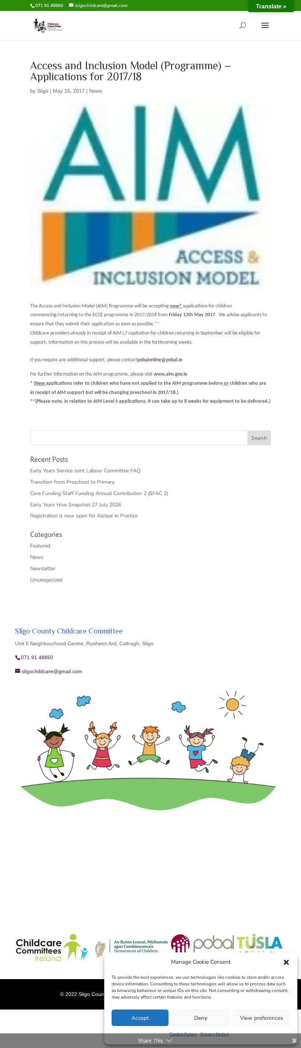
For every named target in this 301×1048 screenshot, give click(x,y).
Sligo (42, 91)
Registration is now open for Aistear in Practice (84, 515)
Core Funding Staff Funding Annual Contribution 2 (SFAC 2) (99, 493)
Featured (40, 545)
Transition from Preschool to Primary (72, 482)
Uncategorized (46, 579)
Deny (200, 1018)
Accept (140, 1018)
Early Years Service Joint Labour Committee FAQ (85, 470)
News (95, 91)
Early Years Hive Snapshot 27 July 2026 (75, 504)
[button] (286, 962)
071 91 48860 (49, 5)
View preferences (261, 1018)
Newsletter (42, 568)
